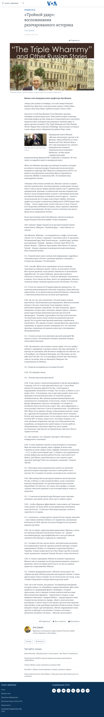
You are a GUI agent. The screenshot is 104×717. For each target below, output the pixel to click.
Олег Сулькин (29, 30)
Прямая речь (29, 10)
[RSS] (73, 691)
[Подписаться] (83, 691)
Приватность (6, 705)
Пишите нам (5, 694)
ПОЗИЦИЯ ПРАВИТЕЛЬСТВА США (11, 710)
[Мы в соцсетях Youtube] (64, 691)
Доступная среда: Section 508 (11, 701)
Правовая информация (9, 697)
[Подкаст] (78, 691)
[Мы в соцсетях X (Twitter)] (59, 691)
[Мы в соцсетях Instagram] (68, 691)
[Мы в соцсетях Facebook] (54, 691)
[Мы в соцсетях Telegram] (88, 691)
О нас (3, 690)
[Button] (74, 40)
